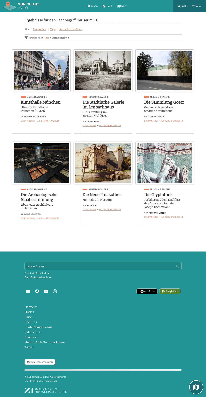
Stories (94, 5)
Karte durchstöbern (70, 29)
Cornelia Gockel (156, 116)
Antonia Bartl (93, 121)
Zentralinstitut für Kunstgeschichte (49, 376)
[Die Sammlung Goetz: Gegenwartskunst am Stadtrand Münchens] (165, 71)
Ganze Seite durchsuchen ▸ (38, 277)
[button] (182, 6)
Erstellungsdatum (61, 37)
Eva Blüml (92, 205)
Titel (46, 37)
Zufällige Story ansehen (41, 361)
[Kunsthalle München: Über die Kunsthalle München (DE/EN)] (41, 71)
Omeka (39, 380)
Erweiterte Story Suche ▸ (37, 273)
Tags (52, 29)
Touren (109, 5)
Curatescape (51, 380)
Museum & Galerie (37, 97)
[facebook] (36, 291)
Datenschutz (33, 332)
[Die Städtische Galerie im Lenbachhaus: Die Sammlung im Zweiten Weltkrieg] (103, 71)
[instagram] (54, 291)
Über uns (31, 322)
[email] (28, 291)
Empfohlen (39, 29)
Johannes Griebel (157, 212)
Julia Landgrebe (33, 213)
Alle (27, 29)
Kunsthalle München (35, 116)
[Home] (21, 6)
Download (31, 337)
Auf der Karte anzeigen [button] (48, 121)
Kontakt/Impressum (38, 327)
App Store (149, 291)
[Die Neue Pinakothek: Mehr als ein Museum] (103, 163)
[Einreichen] (177, 266)
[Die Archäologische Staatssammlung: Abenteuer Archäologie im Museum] (41, 163)
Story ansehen (28, 121)
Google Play (172, 291)
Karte (124, 5)
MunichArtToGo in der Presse (45, 342)
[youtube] (45, 291)
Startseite (31, 307)
